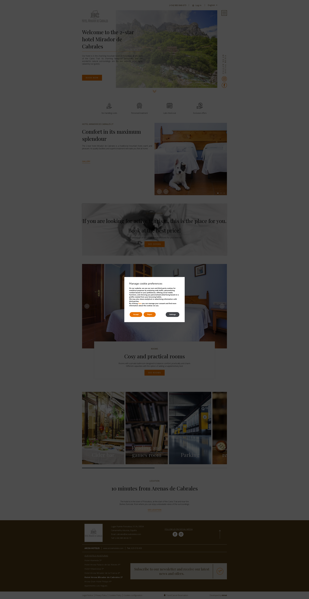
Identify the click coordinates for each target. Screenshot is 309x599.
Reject (149, 314)
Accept (136, 314)
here (139, 303)
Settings (172, 314)
